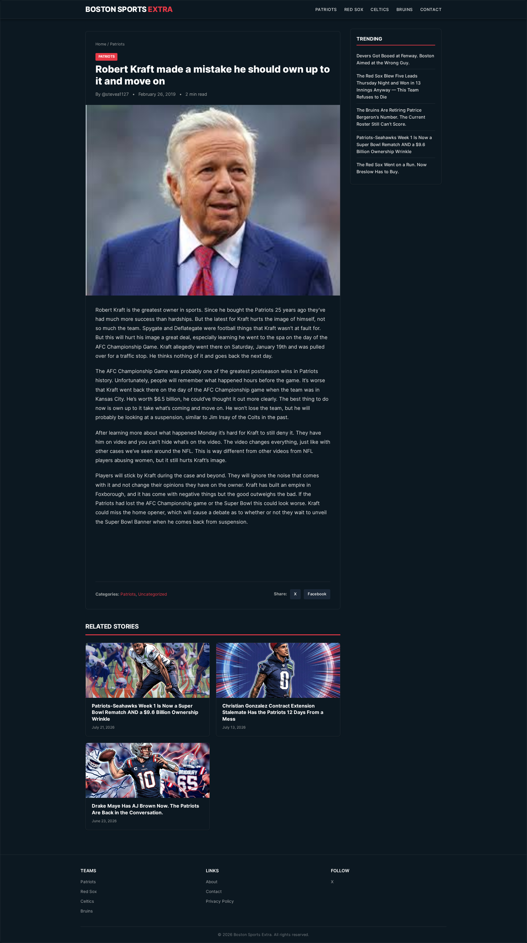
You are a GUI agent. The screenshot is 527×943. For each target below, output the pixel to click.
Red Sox (354, 9)
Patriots (326, 9)
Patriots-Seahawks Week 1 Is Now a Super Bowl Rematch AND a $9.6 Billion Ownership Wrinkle (145, 712)
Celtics (380, 9)
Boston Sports (129, 9)
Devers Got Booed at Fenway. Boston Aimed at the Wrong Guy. (395, 59)
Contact (431, 9)
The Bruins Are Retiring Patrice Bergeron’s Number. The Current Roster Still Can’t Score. (391, 117)
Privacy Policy (220, 901)
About (211, 881)
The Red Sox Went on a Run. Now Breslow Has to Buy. (392, 168)
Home (100, 44)
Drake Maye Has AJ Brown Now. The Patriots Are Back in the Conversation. (145, 809)
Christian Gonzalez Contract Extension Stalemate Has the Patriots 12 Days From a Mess (272, 712)
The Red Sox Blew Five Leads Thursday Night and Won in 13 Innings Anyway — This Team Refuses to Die (389, 86)
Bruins (404, 9)
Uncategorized (152, 594)
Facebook (317, 594)
